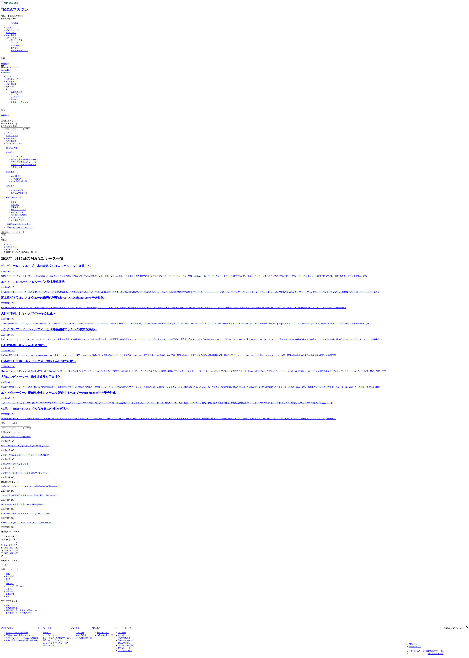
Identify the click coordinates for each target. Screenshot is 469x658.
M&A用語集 (11, 35)
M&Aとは (15, 205)
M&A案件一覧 (17, 190)
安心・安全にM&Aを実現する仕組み (22, 640)
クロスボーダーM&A (15, 586)
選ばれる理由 (16, 40)
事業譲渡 (10, 591)
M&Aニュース (12, 30)
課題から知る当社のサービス (23, 162)
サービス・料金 (45, 628)
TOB (8, 579)
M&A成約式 (16, 179)
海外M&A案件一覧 (19, 193)
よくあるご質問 (17, 220)
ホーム (9, 244)
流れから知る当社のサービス (23, 165)
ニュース (12, 79)
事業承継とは (16, 207)
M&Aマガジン (17, 212)
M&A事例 (15, 45)
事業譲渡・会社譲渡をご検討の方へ (21, 610)
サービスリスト (17, 157)
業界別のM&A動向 (19, 215)
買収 (8, 574)
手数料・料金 (16, 167)
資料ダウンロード (18, 210)
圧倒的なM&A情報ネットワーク (20, 635)
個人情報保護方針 (435, 654)
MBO (8, 596)
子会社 (9, 589)
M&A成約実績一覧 (19, 181)
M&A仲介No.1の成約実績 (17, 633)
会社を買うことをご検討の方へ (19, 613)
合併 (8, 581)
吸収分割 (10, 594)
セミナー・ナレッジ (19, 51)
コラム (9, 27)
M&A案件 (10, 186)
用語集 (11, 84)
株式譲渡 (10, 576)
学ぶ (11, 81)
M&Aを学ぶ (11, 33)
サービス (15, 43)
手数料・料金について (52, 645)
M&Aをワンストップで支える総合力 (22, 638)
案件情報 (15, 48)
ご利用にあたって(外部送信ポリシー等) (426, 651)
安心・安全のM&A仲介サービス (25, 159)
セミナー (15, 202)
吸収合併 (10, 584)
